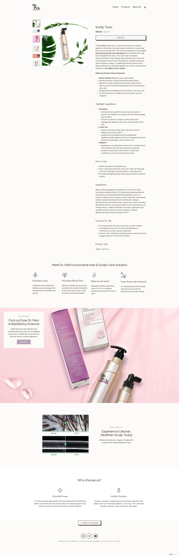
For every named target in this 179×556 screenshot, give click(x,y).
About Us (137, 7)
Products (125, 7)
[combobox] (172, 554)
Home (115, 7)
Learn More (23, 342)
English (171, 554)
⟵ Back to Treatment (89, 523)
